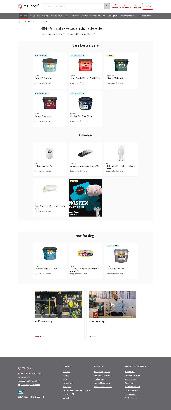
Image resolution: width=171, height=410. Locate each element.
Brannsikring (130, 371)
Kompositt (129, 383)
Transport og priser (102, 371)
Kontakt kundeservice (103, 386)
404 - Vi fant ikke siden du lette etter (37, 22)
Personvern (67, 383)
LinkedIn (66, 398)
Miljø (65, 379)
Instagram (67, 394)
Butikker (66, 371)
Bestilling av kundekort (103, 375)
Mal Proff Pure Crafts (102, 383)
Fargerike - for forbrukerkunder (75, 390)
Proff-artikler (99, 379)
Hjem (20, 22)
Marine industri (131, 379)
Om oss (66, 375)
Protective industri (132, 386)
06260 (27, 377)
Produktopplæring (132, 390)
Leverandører (130, 394)
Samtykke (67, 386)
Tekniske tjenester (132, 375)
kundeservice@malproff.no (29, 381)
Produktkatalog (131, 398)
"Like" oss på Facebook (30, 385)
